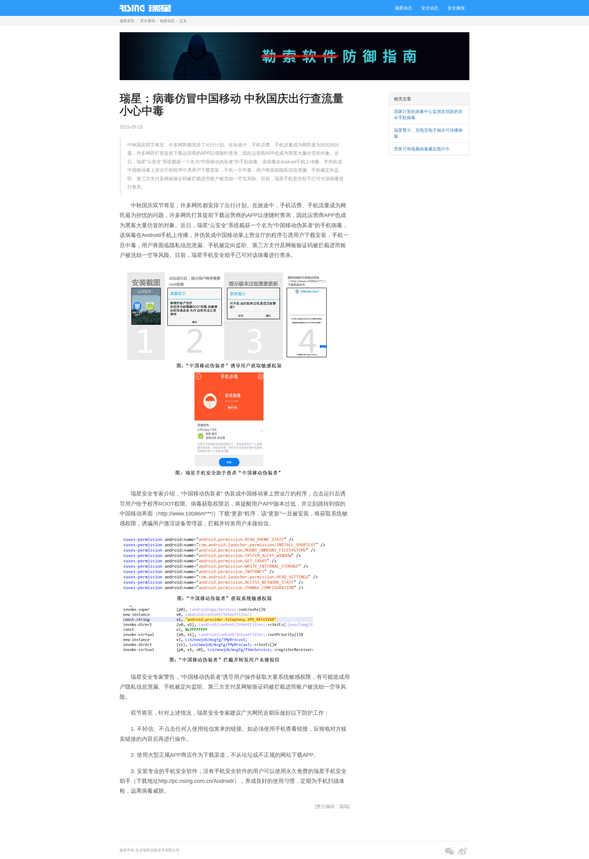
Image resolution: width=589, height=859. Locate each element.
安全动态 (429, 8)
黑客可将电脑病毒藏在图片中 (422, 148)
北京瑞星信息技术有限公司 (157, 850)
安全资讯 (147, 21)
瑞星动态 (403, 8)
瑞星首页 (127, 21)
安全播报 (456, 8)
